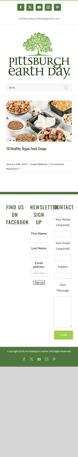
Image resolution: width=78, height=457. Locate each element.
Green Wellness (38, 164)
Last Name (38, 248)
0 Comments (57, 164)
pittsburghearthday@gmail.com (39, 18)
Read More (12, 168)
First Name (39, 233)
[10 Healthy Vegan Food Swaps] (39, 121)
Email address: (39, 264)
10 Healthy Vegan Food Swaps (26, 148)
